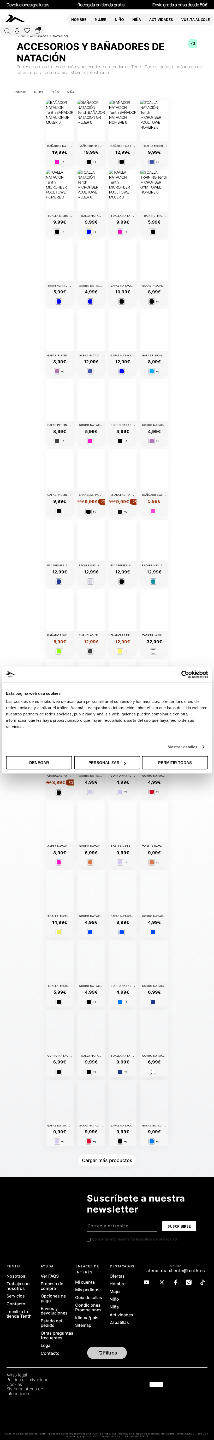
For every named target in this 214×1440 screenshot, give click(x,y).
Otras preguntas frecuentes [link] (57, 1335)
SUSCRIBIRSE (179, 1226)
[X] (163, 1282)
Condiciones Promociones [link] (88, 1307)
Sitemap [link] (83, 1325)
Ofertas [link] (117, 1276)
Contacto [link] (16, 1304)
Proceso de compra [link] (52, 1286)
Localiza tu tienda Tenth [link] (19, 1314)
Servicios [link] (16, 1296)
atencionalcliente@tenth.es (175, 1270)
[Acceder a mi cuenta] (17, 31)
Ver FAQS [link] (50, 1276)
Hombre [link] (118, 1284)
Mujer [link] (115, 1291)
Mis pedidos (87, 1290)
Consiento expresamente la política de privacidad (134, 1239)
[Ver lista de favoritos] (27, 30)
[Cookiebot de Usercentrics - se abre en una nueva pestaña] (185, 674)
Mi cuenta (85, 1282)
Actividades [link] (121, 1315)
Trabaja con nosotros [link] (18, 1286)
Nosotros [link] (16, 1276)
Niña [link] (114, 1307)
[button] (107, 1352)
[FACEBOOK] (177, 1282)
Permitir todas (175, 762)
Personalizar (104, 762)
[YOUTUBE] (148, 1282)
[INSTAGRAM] (190, 1282)
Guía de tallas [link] (88, 1297)
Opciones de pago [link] (53, 1298)
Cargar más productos (107, 1160)
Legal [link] (46, 1345)
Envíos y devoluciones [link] (54, 1311)
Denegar (39, 762)
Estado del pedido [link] (51, 1323)
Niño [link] (114, 1299)
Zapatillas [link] (119, 1322)
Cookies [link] (14, 1384)
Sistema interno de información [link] (25, 1391)
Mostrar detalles (183, 747)
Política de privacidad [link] (28, 1380)
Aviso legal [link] (17, 1375)
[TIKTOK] (203, 1282)
